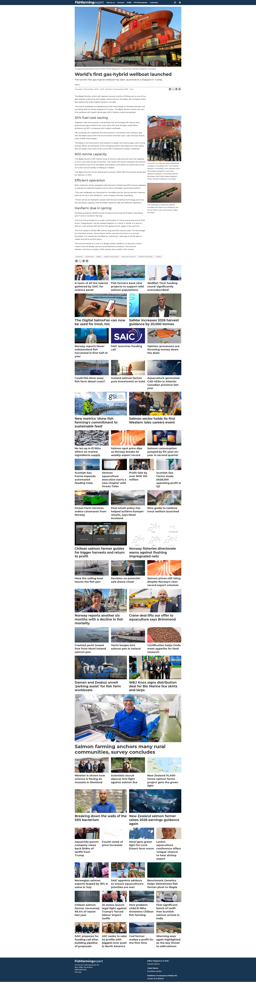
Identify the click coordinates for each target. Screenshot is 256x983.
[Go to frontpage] (89, 2)
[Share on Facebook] (170, 89)
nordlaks (89, 256)
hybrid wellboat (111, 256)
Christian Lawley (154, 971)
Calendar (154, 3)
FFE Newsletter (141, 3)
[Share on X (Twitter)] (173, 89)
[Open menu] (179, 2)
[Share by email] (179, 89)
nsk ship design (128, 256)
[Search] (174, 2)
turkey (158, 256)
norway (79, 256)
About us (110, 3)
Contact (120, 3)
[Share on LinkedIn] (176, 89)
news (98, 256)
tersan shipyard (145, 256)
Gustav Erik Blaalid (155, 978)
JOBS (129, 3)
